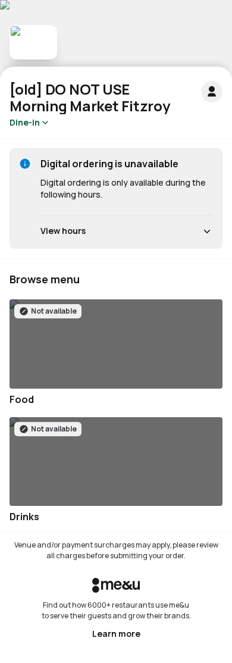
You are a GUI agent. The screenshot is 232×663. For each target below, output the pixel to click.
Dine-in (25, 122)
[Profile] (211, 91)
